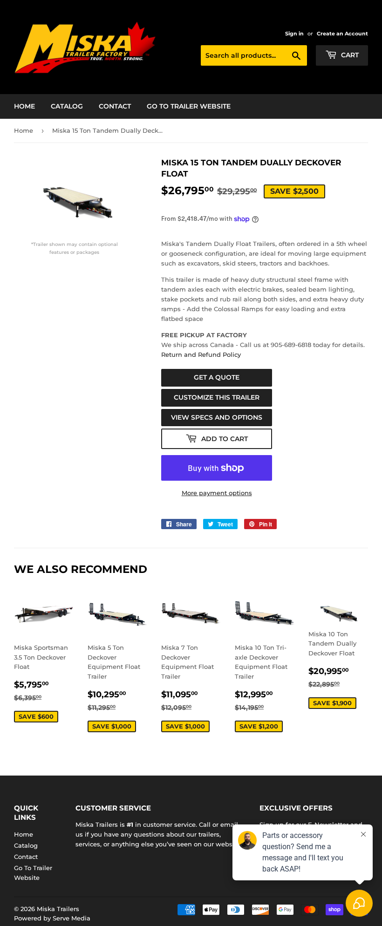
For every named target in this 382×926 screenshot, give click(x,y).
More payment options (217, 493)
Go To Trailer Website (189, 106)
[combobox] (254, 55)
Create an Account (342, 33)
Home (24, 106)
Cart (349, 55)
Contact (115, 106)
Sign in (294, 33)
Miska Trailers (58, 908)
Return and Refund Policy (201, 354)
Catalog (67, 106)
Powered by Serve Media (52, 918)
